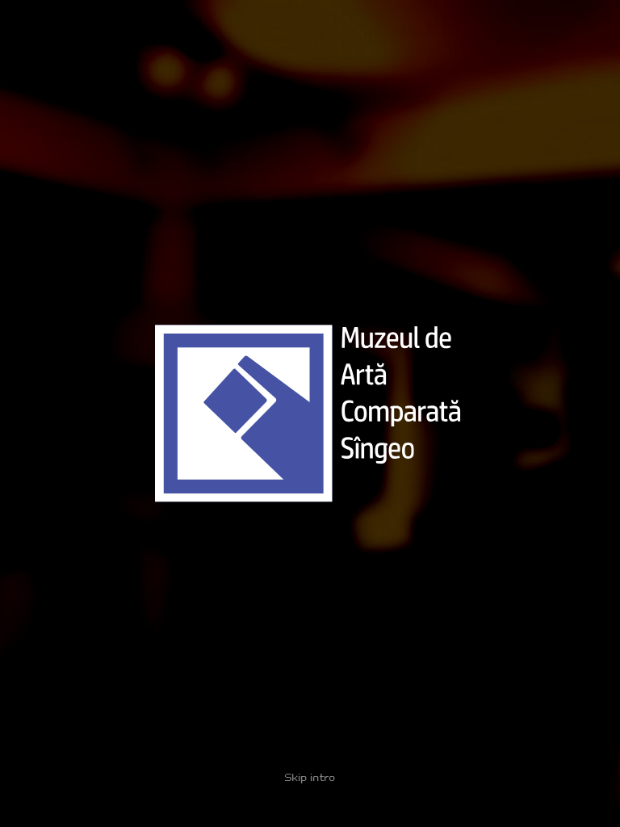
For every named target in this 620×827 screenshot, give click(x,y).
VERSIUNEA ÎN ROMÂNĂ (511, 810)
